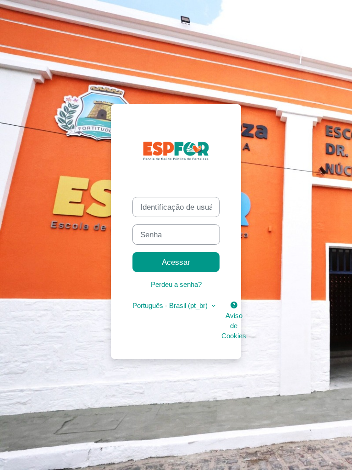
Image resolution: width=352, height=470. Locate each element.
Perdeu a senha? (176, 284)
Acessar (176, 262)
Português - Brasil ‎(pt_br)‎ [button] (170, 305)
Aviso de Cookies (233, 326)
